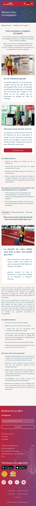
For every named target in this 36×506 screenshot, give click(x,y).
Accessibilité (11, 494)
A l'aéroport (5, 212)
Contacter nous (18, 150)
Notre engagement (8, 448)
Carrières (4, 436)
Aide (33, 445)
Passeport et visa (23, 180)
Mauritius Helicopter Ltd (9, 445)
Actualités (4, 439)
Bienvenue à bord (18, 212)
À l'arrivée (28, 212)
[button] (28, 4)
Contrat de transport (22, 494)
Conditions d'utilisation (23, 490)
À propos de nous (7, 434)
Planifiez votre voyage (21, 25)
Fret (2, 456)
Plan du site (18, 497)
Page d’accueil (5, 25)
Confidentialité (11, 490)
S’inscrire (18, 427)
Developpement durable (10, 451)
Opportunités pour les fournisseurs (13, 454)
